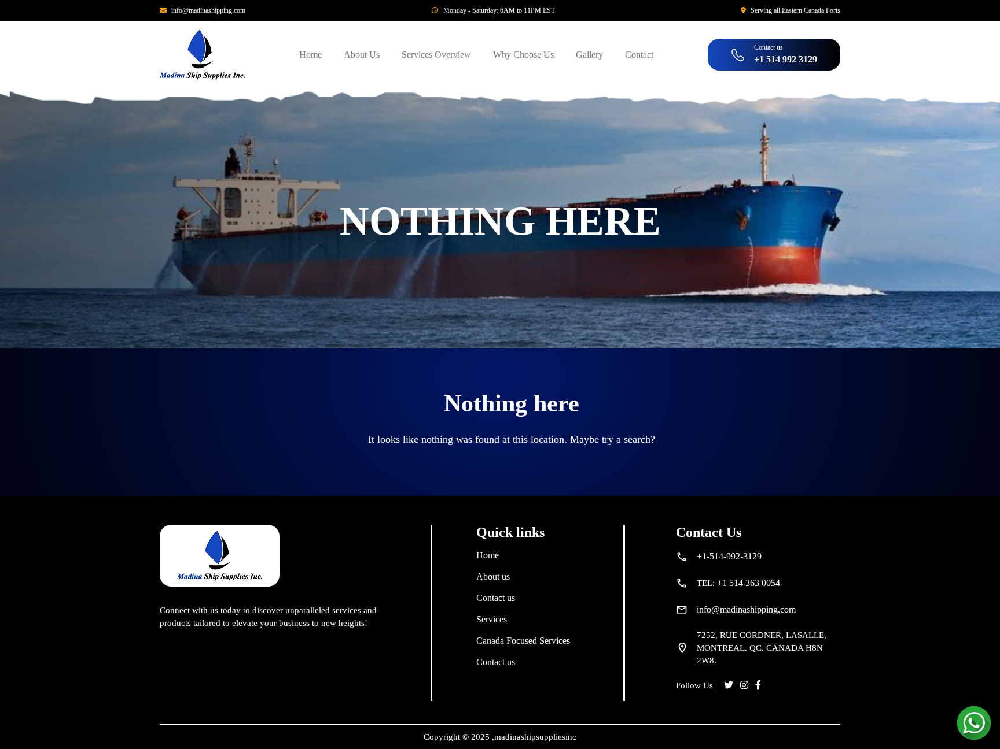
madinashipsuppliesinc (535, 736)
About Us (362, 55)
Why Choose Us (523, 55)
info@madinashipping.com (208, 10)
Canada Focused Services (523, 641)
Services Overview (436, 55)
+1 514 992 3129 (785, 59)
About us (493, 576)
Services (491, 619)
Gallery (589, 55)
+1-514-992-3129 (729, 556)
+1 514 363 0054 (748, 583)
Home (310, 55)
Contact (639, 55)
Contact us (495, 598)
